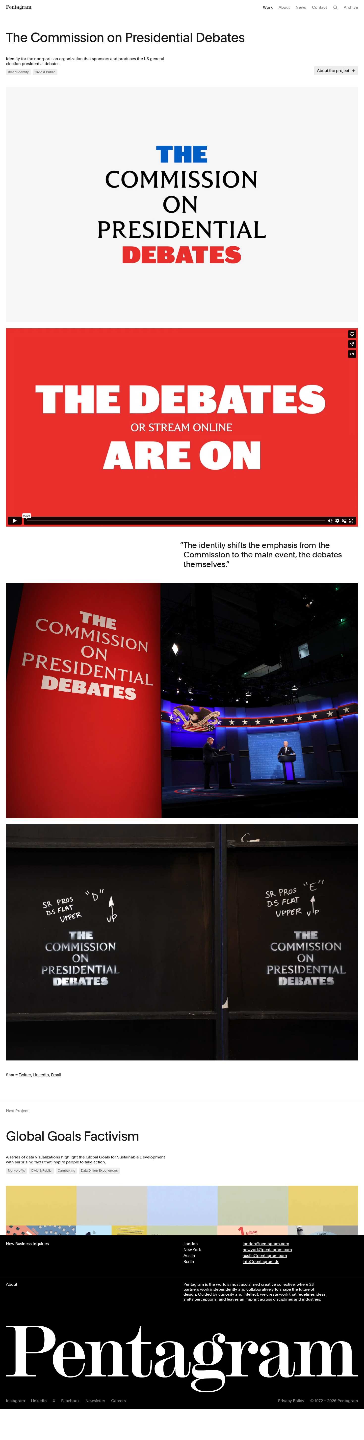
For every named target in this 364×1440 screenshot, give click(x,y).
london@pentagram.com (266, 1243)
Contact (319, 7)
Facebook (70, 1400)
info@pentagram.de (261, 1261)
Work (268, 7)
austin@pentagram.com (265, 1255)
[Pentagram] (18, 7)
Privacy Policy (291, 1400)
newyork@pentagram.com (267, 1249)
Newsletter (95, 1400)
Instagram (15, 1400)
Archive (351, 7)
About (284, 7)
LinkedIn (39, 1400)
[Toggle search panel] (335, 7)
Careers (118, 1400)
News (301, 7)
